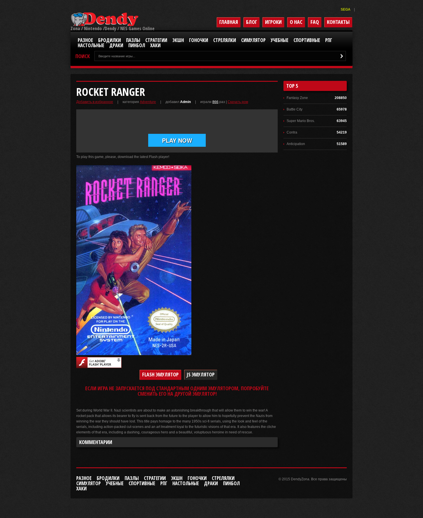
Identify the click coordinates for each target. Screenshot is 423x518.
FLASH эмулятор (160, 374)
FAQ (314, 21)
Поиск (82, 56)
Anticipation (296, 144)
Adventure (148, 102)
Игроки (273, 21)
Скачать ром (238, 102)
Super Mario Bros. (301, 121)
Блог (251, 21)
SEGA (346, 9)
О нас (296, 21)
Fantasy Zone (297, 98)
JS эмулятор (201, 374)
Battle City (294, 109)
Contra (292, 132)
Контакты (338, 21)
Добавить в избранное (94, 102)
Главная (228, 21)
